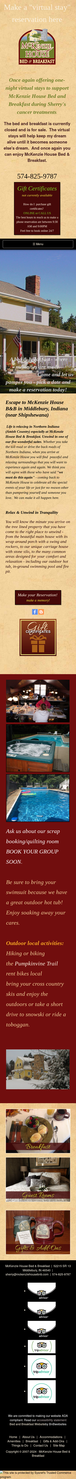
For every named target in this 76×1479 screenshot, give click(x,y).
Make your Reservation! (37, 595)
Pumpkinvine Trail (36, 963)
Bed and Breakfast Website (27, 1424)
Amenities (13, 1441)
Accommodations (51, 1437)
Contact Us (40, 1445)
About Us (28, 1437)
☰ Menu (39, 245)
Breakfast (32, 1441)
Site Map (59, 1445)
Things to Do (19, 1445)
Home (13, 1437)
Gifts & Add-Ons (53, 1441)
